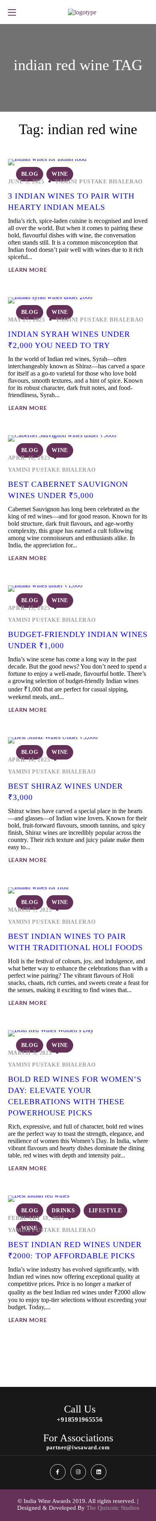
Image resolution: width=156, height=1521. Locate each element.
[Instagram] (78, 1472)
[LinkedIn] (98, 1472)
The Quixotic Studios (112, 1508)
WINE (60, 174)
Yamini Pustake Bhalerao (99, 182)
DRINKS (63, 1211)
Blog (29, 174)
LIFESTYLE (105, 1211)
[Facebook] (58, 1472)
